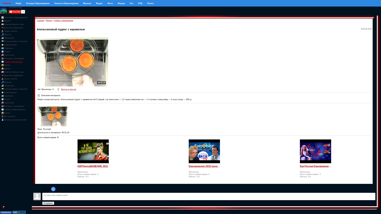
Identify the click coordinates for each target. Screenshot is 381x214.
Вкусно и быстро (68, 89)
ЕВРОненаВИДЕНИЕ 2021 (93, 166)
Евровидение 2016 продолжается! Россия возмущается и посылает (204, 166)
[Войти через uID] (53, 189)
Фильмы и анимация (14, 58)
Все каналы (9, 116)
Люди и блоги (10, 31)
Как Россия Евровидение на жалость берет (315, 166)
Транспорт (9, 55)
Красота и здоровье (13, 27)
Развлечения (10, 45)
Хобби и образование (13, 62)
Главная (40, 20)
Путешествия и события (15, 41)
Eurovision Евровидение (15, 17)
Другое (7, 21)
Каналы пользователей (15, 120)
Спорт (7, 51)
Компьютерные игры (14, 24)
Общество (9, 38)
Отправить (48, 203)
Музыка (7, 34)
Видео (49, 20)
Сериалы (8, 48)
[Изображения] (52, 115)
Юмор (7, 65)
